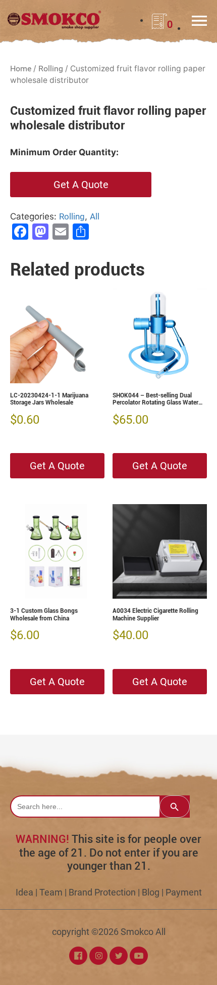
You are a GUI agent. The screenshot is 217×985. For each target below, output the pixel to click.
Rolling (50, 68)
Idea (24, 892)
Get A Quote (80, 184)
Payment (184, 892)
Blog (150, 892)
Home (20, 68)
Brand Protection (102, 892)
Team (51, 892)
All (94, 216)
